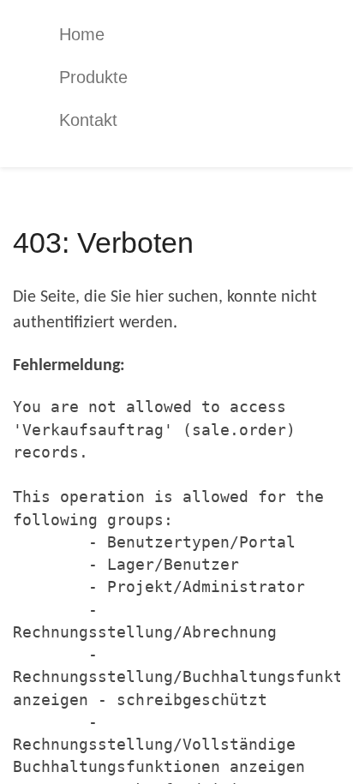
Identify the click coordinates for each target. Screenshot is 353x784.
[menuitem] (189, 34)
